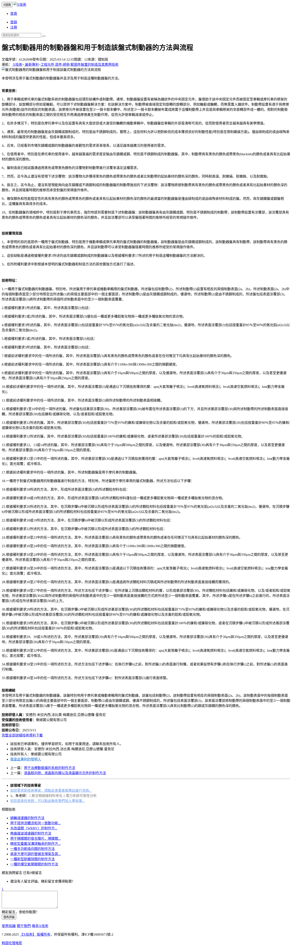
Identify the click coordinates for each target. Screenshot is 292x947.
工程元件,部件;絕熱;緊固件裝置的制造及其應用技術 (79, 64)
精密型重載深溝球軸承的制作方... (35, 843)
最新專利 (31, 64)
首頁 (13, 13)
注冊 (13, 27)
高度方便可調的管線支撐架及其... (35, 854)
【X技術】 (28, 934)
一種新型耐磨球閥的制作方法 (32, 859)
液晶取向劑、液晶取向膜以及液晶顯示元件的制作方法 (65, 773)
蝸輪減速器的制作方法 (27, 818)
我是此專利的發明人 (25, 759)
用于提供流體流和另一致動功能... (35, 823)
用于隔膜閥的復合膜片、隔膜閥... (35, 838)
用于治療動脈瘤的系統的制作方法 (49, 768)
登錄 (13, 22)
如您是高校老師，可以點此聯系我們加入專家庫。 (48, 801)
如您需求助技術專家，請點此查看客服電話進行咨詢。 (51, 790)
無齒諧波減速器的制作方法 (30, 833)
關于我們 (24, 926)
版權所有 (43, 934)
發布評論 (9, 917)
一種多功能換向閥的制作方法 (32, 849)
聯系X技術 (40, 926)
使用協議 (8, 926)
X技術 (17, 64)
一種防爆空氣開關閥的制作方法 (34, 864)
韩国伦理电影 (12, 943)
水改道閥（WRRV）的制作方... (33, 828)
